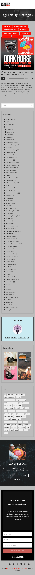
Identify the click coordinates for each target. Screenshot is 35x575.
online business (9, 416)
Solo (7, 284)
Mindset (8, 218)
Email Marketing (10, 178)
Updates (9, 134)
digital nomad (8, 402)
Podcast (7, 37)
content (19, 397)
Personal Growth (11, 246)
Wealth (8, 299)
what (21, 430)
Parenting (9, 233)
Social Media (9, 282)
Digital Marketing (20, 26)
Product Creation (11, 256)
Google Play (22, 337)
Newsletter (9, 223)
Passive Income (10, 239)
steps (20, 424)
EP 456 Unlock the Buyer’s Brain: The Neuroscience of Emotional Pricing (17, 73)
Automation (9, 124)
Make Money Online (11, 211)
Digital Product (10, 172)
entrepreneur (8, 405)
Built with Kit (18, 557)
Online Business (10, 226)
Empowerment (10, 180)
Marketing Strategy (11, 33)
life (6, 411)
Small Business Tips (11, 279)
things (6, 430)
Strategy (7, 427)
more (25, 411)
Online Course (10, 228)
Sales (7, 266)
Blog (7, 127)
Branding (8, 137)
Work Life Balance (11, 307)
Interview (8, 200)
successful (22, 427)
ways (16, 430)
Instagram (9, 198)
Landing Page (10, 203)
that (28, 427)
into (27, 408)
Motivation (9, 221)
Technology (9, 294)
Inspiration (9, 195)
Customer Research (11, 165)
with (26, 430)
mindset (19, 411)
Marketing (23, 30)
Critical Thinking (10, 157)
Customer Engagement (12, 162)
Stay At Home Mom (11, 287)
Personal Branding (11, 241)
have (22, 408)
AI (6, 122)
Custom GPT (9, 160)
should (26, 422)
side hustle (7, 424)
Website (8, 305)
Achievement (9, 119)
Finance (8, 185)
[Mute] (29, 79)
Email (7, 175)
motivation (7, 413)
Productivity (9, 259)
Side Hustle (9, 277)
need (14, 413)
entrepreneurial (18, 405)
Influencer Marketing (12, 193)
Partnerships (10, 236)
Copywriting (9, 152)
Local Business (10, 208)
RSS (28, 337)
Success (8, 289)
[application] (17, 78)
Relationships (10, 264)
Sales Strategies (10, 269)
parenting (7, 419)
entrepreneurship (9, 408)
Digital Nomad (10, 170)
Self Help (8, 272)
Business (7, 26)
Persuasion (25, 33)
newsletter (20, 413)
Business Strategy (11, 145)
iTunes (7, 337)
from (17, 408)
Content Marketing (11, 150)
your (6, 433)
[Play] (3, 78)
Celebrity (8, 147)
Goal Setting (9, 190)
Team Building (10, 292)
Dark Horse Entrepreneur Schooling (16, 568)
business (10, 394)
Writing (8, 310)
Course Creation (10, 155)
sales (20, 422)
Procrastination (10, 254)
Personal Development (12, 244)
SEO (7, 274)
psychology (18, 37)
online (27, 413)
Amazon (12, 475)
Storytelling (27, 424)
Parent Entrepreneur (12, 231)
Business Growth (11, 142)
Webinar (8, 302)
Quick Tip (9, 132)
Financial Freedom (11, 188)
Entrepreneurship (10, 30)
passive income (16, 419)
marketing (11, 411)
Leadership (9, 206)
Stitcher (14, 337)
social (14, 424)
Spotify (17, 479)
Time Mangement (11, 297)
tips (12, 430)
